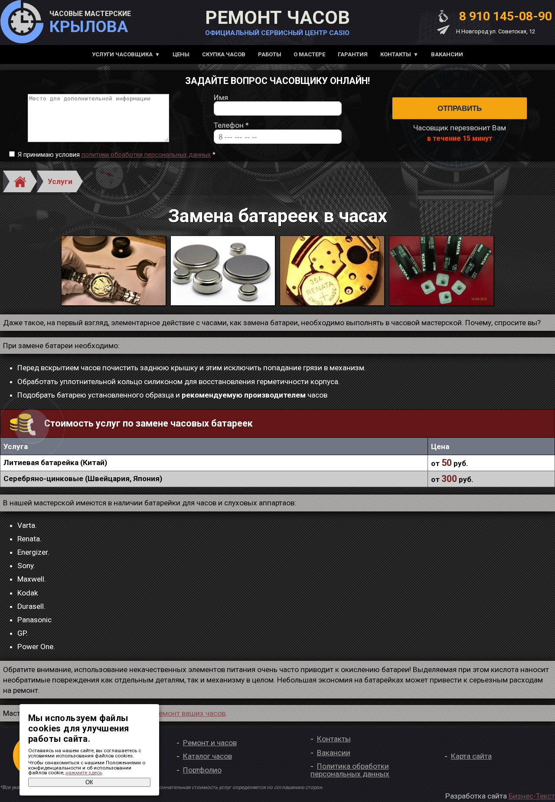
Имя (221, 97)
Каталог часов (207, 756)
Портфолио (202, 770)
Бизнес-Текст (532, 796)
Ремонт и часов (210, 742)
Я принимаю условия (116, 155)
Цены (181, 54)
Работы (269, 54)
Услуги (60, 181)
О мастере (309, 54)
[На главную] (21, 22)
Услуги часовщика (122, 54)
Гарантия (353, 54)
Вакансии (447, 54)
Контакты (395, 54)
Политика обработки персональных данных (349, 770)
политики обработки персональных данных (146, 154)
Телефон (231, 125)
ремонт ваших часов (190, 713)
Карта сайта (471, 756)
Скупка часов (223, 54)
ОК (89, 782)
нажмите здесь (83, 773)
